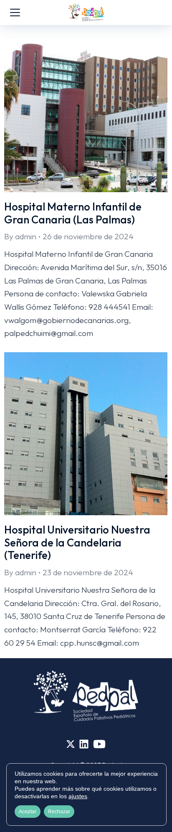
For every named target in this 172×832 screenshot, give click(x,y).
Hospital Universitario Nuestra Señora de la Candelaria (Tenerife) (77, 542)
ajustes (77, 796)
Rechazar (59, 811)
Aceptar (27, 811)
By (20, 236)
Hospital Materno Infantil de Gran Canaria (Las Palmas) (73, 213)
